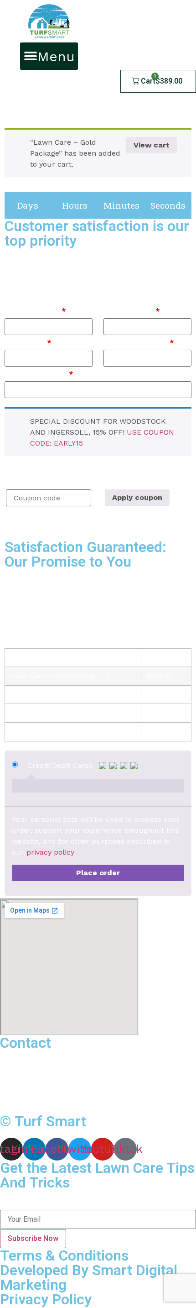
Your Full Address (39, 373)
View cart (152, 145)
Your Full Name (35, 310)
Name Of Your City (138, 342)
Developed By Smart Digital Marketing (88, 1277)
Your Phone (28, 342)
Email (8, 1204)
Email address (131, 310)
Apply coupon (137, 497)
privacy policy (50, 852)
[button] (49, 56)
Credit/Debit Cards (61, 765)
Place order (98, 872)
